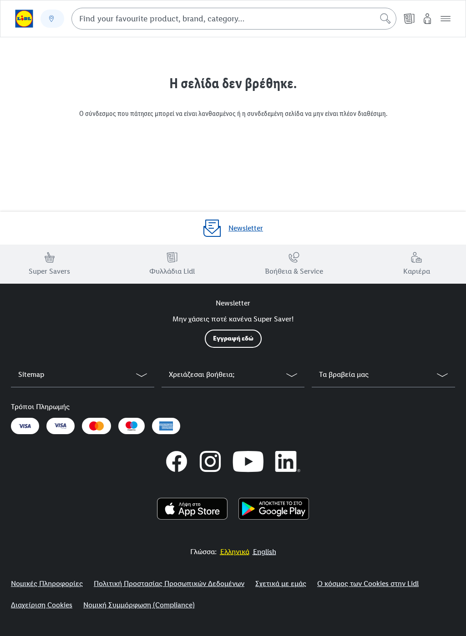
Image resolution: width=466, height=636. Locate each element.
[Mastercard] (96, 426)
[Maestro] (131, 426)
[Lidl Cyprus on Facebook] (176, 461)
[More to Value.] (24, 19)
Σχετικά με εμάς (280, 583)
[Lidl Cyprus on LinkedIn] (288, 461)
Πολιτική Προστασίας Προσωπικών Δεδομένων (169, 583)
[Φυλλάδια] (409, 18)
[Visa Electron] (60, 426)
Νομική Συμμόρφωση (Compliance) (139, 605)
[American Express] (166, 426)
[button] (445, 18)
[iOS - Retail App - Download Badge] (192, 509)
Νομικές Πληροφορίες (47, 583)
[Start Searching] (385, 19)
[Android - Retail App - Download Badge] (273, 509)
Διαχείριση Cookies (41, 605)
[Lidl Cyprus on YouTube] (248, 461)
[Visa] (25, 426)
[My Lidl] (427, 18)
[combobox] (233, 19)
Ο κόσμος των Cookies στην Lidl (368, 583)
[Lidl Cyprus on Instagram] (210, 461)
